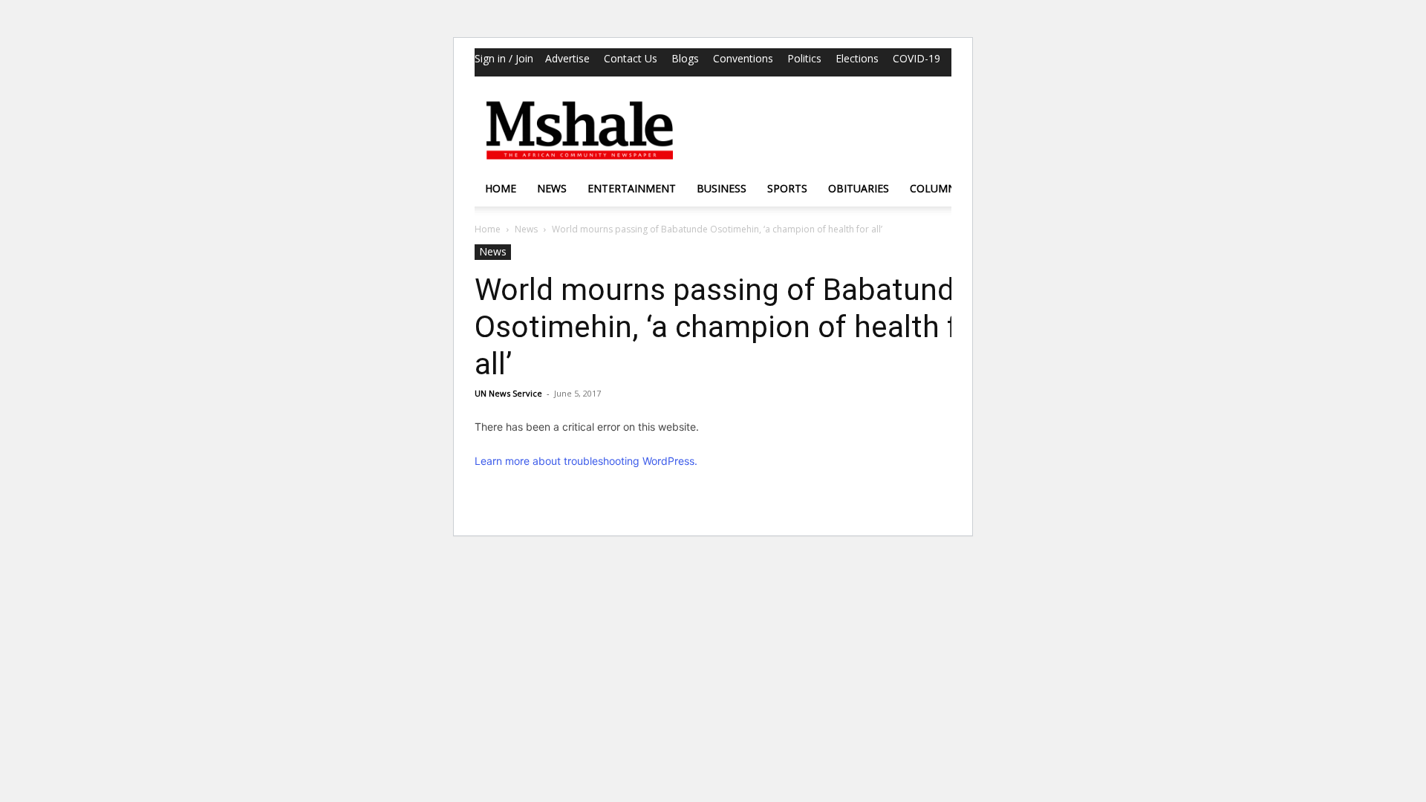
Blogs (685, 58)
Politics (804, 58)
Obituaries (858, 188)
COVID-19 (916, 58)
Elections (857, 58)
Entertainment (631, 188)
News (552, 188)
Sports (787, 188)
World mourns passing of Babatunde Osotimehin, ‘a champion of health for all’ (730, 327)
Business (721, 188)
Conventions (743, 58)
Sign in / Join (504, 58)
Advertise (567, 58)
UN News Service (508, 393)
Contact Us (630, 58)
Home (500, 188)
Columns (936, 188)
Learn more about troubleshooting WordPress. (586, 460)
